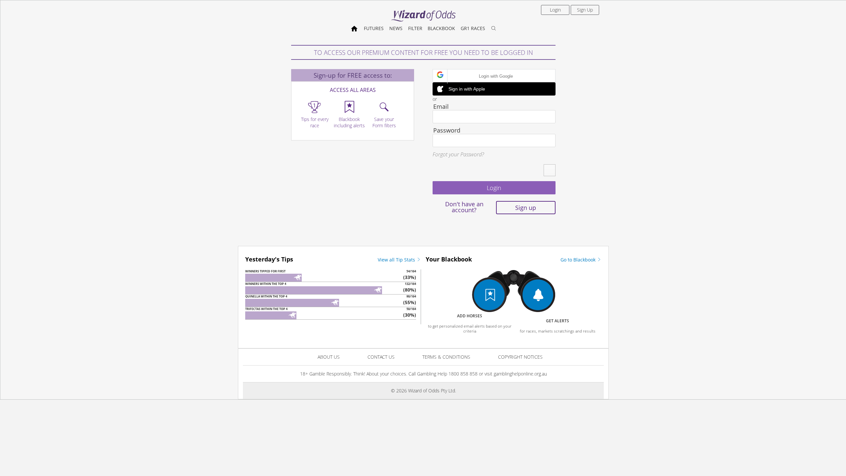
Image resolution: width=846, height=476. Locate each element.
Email (441, 106)
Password (446, 130)
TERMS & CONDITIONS (446, 357)
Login (555, 10)
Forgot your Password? (458, 154)
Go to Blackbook (578, 260)
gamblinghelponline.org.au (520, 374)
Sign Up (585, 10)
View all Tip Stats (397, 260)
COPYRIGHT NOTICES (520, 357)
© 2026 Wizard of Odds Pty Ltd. (423, 390)
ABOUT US (329, 357)
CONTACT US (381, 357)
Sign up (525, 208)
